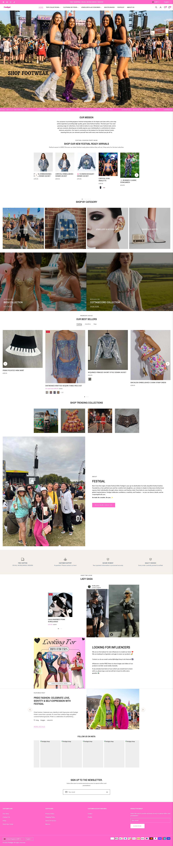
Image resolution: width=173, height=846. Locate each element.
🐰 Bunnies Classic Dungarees (128, 181)
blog (37, 720)
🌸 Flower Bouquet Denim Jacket (85, 175)
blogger (42, 720)
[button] (156, 7)
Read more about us (103, 505)
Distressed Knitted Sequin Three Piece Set (63, 386)
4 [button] (91, 103)
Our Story (6, 813)
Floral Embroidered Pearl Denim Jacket (42, 175)
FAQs (4, 820)
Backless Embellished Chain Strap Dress (148, 382)
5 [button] (96, 103)
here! (74, 565)
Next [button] (137, 175)
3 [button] (86, 103)
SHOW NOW (94, 306)
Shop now (8, 306)
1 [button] (77, 103)
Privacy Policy (49, 813)
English (166, 2)
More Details (39, 726)
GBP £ (157, 2)
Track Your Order (8, 824)
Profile (90, 817)
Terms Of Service (50, 820)
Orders (90, 813)
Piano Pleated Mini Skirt (13, 370)
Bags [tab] (95, 324)
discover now (98, 679)
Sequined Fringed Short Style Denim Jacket (107, 372)
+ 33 (62, 392)
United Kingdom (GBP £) (13, 839)
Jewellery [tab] (88, 324)
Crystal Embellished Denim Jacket (64, 175)
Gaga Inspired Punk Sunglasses (56, 620)
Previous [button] (36, 175)
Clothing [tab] (79, 324)
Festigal (10, 842)
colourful (50, 720)
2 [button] (81, 103)
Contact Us (6, 817)
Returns (47, 824)
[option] (22, 354)
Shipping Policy (50, 817)
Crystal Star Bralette (104, 179)
